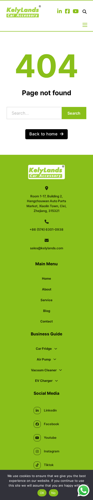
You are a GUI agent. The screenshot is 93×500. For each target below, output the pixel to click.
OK (42, 493)
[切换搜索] (84, 11)
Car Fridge (44, 348)
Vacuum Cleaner (44, 370)
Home (46, 278)
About (46, 289)
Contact (46, 321)
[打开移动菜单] (85, 25)
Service (46, 300)
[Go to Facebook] (67, 12)
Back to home (43, 133)
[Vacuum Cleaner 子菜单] (60, 370)
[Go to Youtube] (76, 12)
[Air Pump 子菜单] (54, 359)
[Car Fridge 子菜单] (55, 348)
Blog (46, 311)
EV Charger (43, 381)
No (53, 493)
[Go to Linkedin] (59, 12)
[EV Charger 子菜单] (56, 380)
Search (73, 113)
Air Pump (44, 359)
